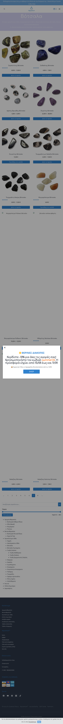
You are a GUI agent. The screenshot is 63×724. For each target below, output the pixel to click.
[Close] (4, 347)
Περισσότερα (32, 722)
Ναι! (39, 722)
